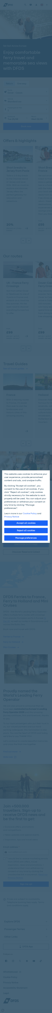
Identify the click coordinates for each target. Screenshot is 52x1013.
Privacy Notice (11, 516)
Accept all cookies (26, 523)
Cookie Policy (30, 513)
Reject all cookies (26, 530)
